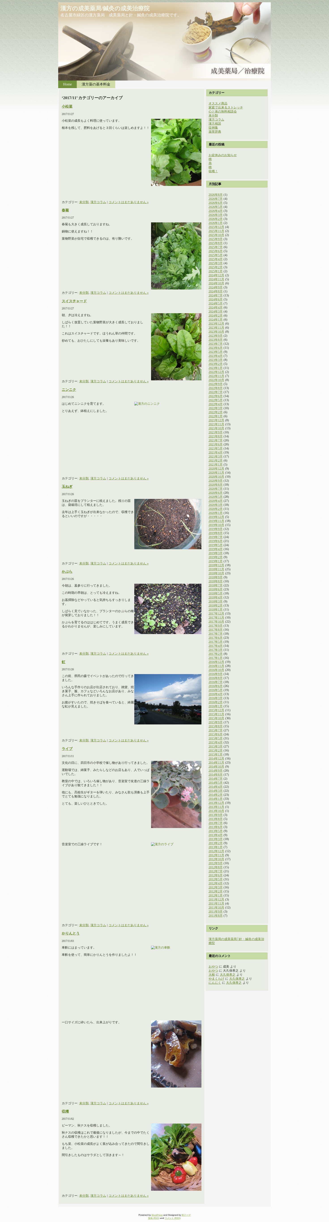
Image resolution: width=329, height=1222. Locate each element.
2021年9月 (216, 432)
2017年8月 (216, 629)
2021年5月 (216, 448)
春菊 (65, 210)
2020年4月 (216, 500)
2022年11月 (216, 376)
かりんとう (71, 933)
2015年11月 (216, 714)
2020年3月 (216, 505)
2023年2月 (216, 364)
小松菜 (67, 106)
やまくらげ (216, 978)
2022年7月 (216, 392)
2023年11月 (216, 327)
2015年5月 (216, 738)
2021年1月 (216, 464)
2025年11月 (216, 231)
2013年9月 (216, 815)
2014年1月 (216, 798)
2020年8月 (216, 484)
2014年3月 (216, 790)
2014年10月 (216, 766)
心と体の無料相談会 (223, 111)
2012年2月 (216, 891)
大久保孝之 (227, 974)
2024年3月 (216, 311)
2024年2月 (216, 315)
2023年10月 (216, 331)
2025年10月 (216, 235)
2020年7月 (216, 488)
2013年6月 (216, 827)
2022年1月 (216, 416)
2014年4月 (216, 786)
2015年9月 (216, 722)
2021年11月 (216, 424)
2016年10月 (216, 670)
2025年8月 (216, 243)
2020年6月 (216, 492)
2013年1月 (216, 847)
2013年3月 (216, 839)
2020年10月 (216, 476)
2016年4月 (216, 694)
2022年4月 (216, 404)
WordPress (157, 1215)
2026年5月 (216, 207)
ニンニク (69, 389)
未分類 (84, 202)
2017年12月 (216, 613)
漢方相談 (215, 123)
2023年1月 (216, 368)
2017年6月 (216, 637)
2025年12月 (216, 227)
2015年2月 (216, 750)
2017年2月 (216, 654)
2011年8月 (216, 915)
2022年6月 (216, 396)
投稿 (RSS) (153, 1218)
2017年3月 (216, 649)
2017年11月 (216, 617)
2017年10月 (216, 621)
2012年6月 (216, 875)
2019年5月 (216, 545)
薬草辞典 (215, 131)
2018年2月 (216, 605)
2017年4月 (216, 645)
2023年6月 (216, 347)
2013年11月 (216, 807)
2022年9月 (216, 384)
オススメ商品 (218, 103)
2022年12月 (216, 372)
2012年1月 (216, 895)
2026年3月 (216, 215)
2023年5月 (216, 351)
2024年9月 (216, 287)
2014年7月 (216, 778)
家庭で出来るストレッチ (226, 107)
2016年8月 (216, 678)
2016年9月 (216, 674)
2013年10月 (216, 811)
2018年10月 (216, 573)
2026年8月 (216, 194)
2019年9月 (216, 529)
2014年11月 (216, 762)
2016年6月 (216, 686)
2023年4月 (216, 356)
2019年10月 (216, 525)
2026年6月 (216, 202)
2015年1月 (216, 754)
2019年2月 (216, 557)
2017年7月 (216, 633)
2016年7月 (216, 682)
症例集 (213, 127)
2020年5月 (216, 496)
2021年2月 (216, 460)
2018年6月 (216, 589)
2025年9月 (216, 239)
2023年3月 (216, 360)
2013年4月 (216, 835)
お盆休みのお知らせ (223, 155)
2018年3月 (216, 601)
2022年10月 (216, 380)
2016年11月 (216, 666)
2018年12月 (216, 565)
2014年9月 (216, 770)
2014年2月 (216, 794)
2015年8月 (216, 726)
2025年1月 (216, 271)
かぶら (67, 571)
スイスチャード (74, 301)
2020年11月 (216, 472)
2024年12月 (216, 275)
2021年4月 (216, 452)
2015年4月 (216, 742)
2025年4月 (216, 259)
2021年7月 (216, 440)
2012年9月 (216, 863)
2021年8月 (216, 436)
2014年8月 (216, 774)
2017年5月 (216, 641)
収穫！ (213, 171)
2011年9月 (216, 911)
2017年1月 (216, 658)
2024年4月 (216, 307)
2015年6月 (216, 734)
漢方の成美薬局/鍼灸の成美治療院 (105, 8)
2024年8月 (216, 291)
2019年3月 (216, 553)
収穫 (65, 1111)
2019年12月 (216, 517)
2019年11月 (216, 521)
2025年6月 (216, 251)
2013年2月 (216, 843)
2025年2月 (216, 267)
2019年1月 (216, 561)
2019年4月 (216, 549)
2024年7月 (216, 295)
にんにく (215, 982)
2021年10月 (216, 428)
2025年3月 (216, 263)
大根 (212, 974)
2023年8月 (216, 339)
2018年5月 (216, 593)
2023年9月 (216, 335)
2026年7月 (216, 198)
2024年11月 (216, 279)
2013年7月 (216, 823)
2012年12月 (216, 851)
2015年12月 (216, 710)
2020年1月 (216, 513)
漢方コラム (98, 202)
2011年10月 (216, 907)
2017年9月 (216, 625)
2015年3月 (216, 746)
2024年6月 (216, 299)
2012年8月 (216, 867)
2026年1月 (216, 223)
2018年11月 (216, 569)
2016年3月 (216, 698)
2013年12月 (216, 803)
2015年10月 (216, 718)
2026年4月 (216, 211)
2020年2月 (216, 509)
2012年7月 (216, 871)
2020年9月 (216, 480)
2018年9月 (216, 577)
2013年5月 (216, 831)
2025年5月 (216, 255)
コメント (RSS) (172, 1218)
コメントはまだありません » (129, 202)
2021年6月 (216, 444)
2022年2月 (216, 412)
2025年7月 (216, 247)
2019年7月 (216, 537)
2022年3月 (216, 408)
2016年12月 (216, 662)
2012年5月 (216, 879)
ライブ (67, 749)
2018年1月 (216, 609)
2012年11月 (216, 855)
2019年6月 (216, 541)
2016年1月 (216, 706)
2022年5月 (216, 400)
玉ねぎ (67, 486)
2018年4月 (216, 597)
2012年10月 (216, 859)
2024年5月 (216, 303)
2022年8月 (216, 388)
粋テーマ (186, 1215)
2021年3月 (216, 456)
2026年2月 (216, 219)
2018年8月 (216, 581)
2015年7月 (216, 730)
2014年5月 (216, 782)
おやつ (213, 966)
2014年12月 (216, 758)
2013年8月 (216, 819)
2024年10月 (216, 283)
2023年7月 (216, 343)
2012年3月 (216, 887)
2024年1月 (216, 319)
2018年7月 (216, 585)
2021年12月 (216, 420)
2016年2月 (216, 702)
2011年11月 (216, 903)
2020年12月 (216, 468)
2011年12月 (216, 899)
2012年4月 (216, 883)
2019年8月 (216, 533)
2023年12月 (216, 323)
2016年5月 (216, 690)
